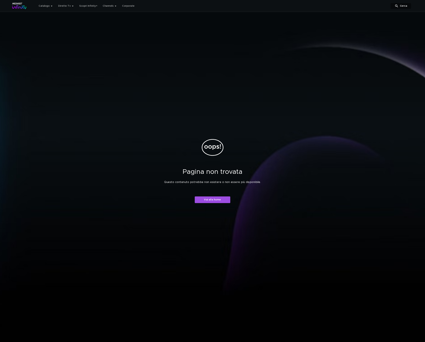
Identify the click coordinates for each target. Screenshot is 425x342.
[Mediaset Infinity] (19, 5)
